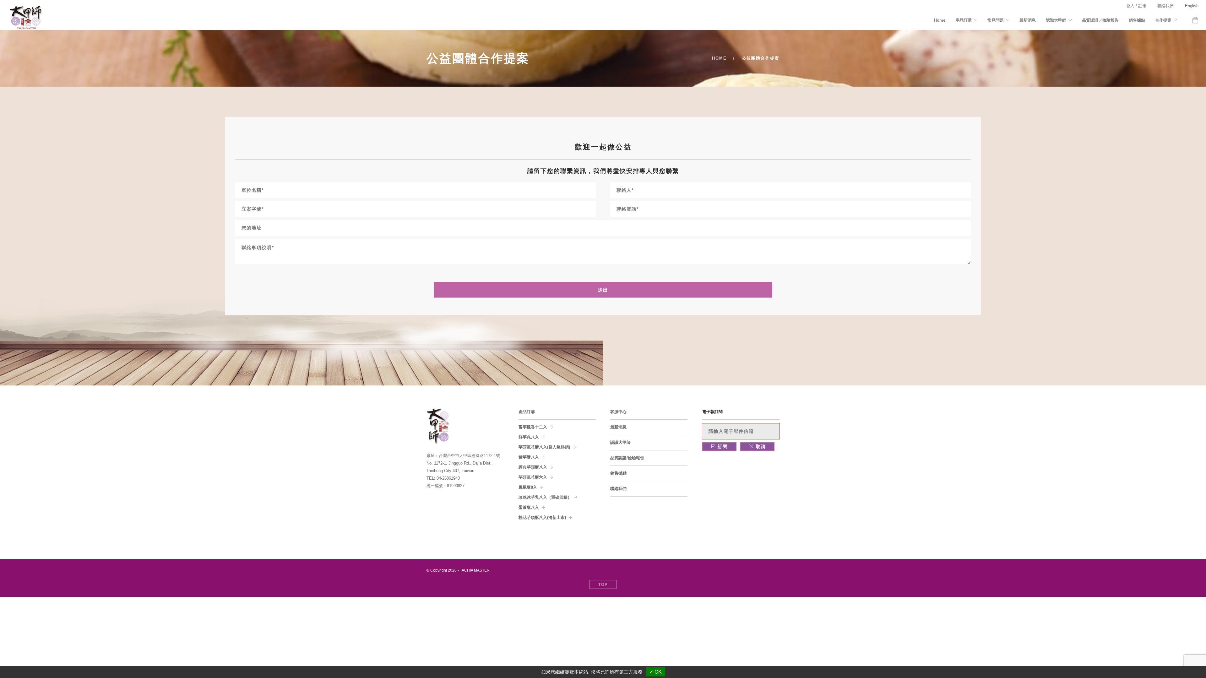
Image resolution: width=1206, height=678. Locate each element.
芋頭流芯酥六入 (533, 477)
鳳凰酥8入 (528, 487)
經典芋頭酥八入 (533, 467)
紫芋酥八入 (529, 457)
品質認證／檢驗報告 (1100, 20)
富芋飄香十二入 (533, 427)
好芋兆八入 (529, 437)
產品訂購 (963, 20)
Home (939, 20)
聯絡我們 (1165, 5)
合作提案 (1163, 20)
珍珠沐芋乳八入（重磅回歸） (545, 497)
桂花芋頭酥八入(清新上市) (542, 517)
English (1191, 5)
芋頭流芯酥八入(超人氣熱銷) (544, 447)
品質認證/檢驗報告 (627, 457)
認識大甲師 (1056, 20)
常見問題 (995, 20)
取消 (760, 446)
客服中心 (618, 411)
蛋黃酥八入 (529, 507)
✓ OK (655, 672)
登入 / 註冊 (1136, 5)
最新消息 (1027, 20)
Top (603, 584)
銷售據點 (1137, 20)
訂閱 (722, 446)
